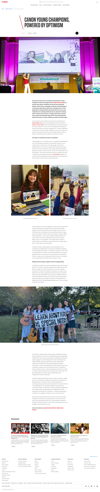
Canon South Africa (6, 486)
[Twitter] (94, 486)
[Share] (77, 33)
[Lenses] (42, 5)
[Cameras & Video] (38, 5)
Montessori (57, 154)
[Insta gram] (88, 486)
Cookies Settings (68, 483)
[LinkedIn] (91, 486)
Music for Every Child (37, 124)
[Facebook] (85, 486)
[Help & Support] (69, 5)
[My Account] (97, 2)
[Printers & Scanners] (52, 5)
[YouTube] (97, 486)
